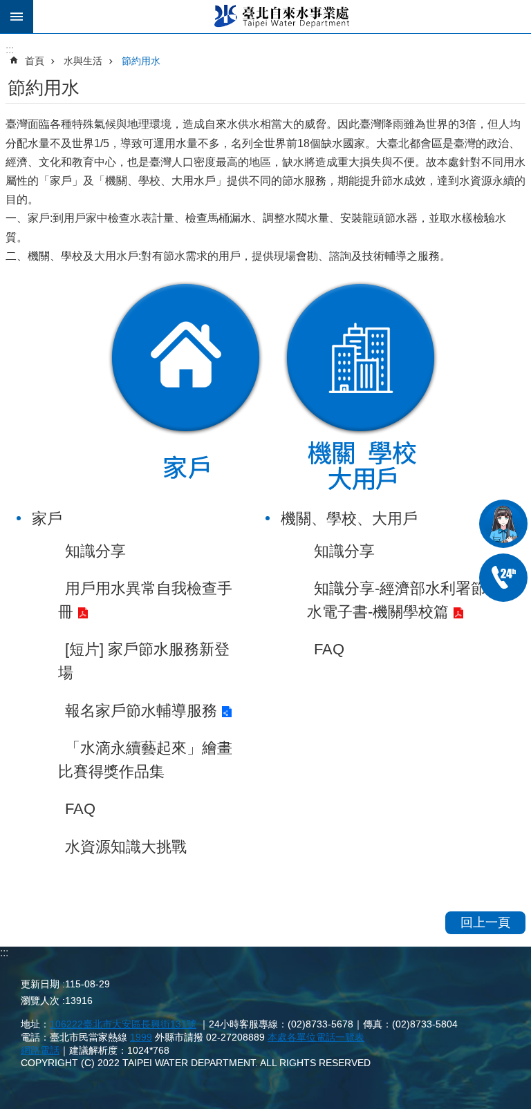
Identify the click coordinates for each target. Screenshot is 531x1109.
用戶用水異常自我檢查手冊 (145, 600)
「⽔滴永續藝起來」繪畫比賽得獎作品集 (145, 759)
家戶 (184, 386)
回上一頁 (485, 922)
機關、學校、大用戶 (360, 386)
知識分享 (95, 551)
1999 (141, 1037)
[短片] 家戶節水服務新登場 (144, 661)
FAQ (80, 808)
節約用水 (141, 60)
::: (4, 952)
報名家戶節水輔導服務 (141, 710)
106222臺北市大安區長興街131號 (123, 1024)
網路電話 (40, 1050)
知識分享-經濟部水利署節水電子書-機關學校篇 (396, 600)
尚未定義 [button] (16, 16)
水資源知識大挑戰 (126, 846)
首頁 (34, 60)
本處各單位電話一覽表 (316, 1037)
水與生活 (83, 60)
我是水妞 (503, 524)
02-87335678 (503, 577)
